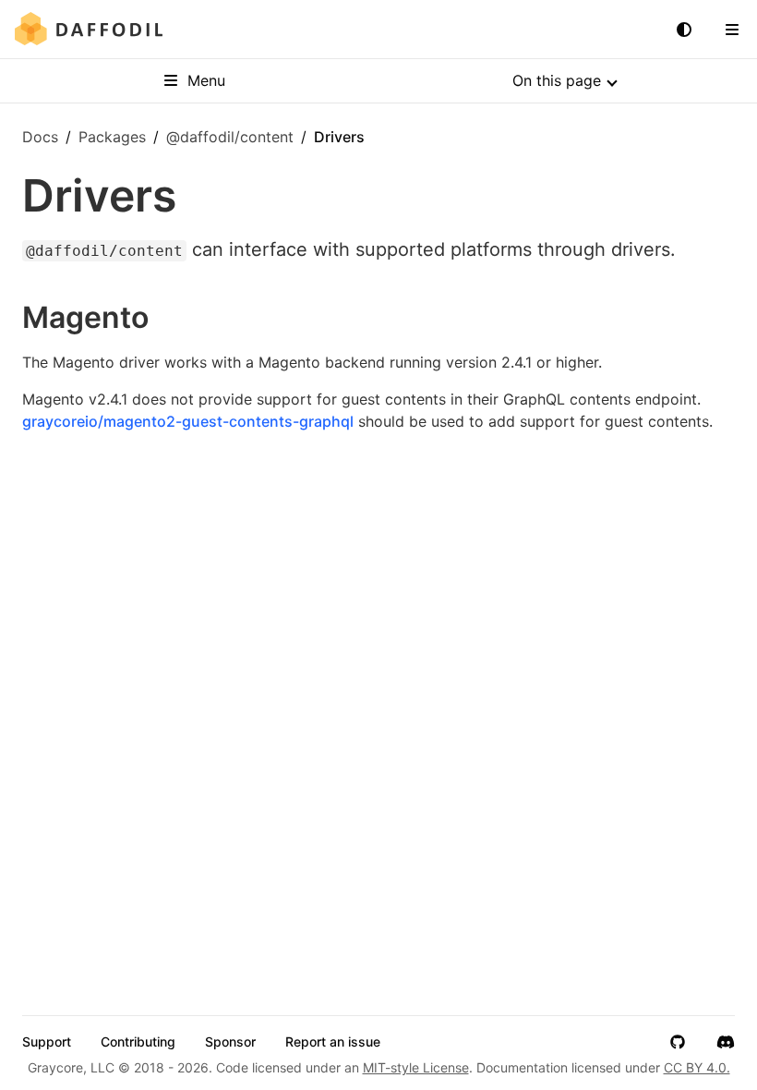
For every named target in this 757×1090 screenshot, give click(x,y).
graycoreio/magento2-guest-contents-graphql (188, 421)
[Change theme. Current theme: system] (684, 29)
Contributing (138, 1042)
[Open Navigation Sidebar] (732, 29)
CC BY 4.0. (697, 1067)
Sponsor (230, 1042)
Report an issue (332, 1042)
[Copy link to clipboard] (167, 318)
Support (46, 1042)
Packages (112, 136)
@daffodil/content (230, 136)
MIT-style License (416, 1067)
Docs (40, 136)
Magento (85, 317)
